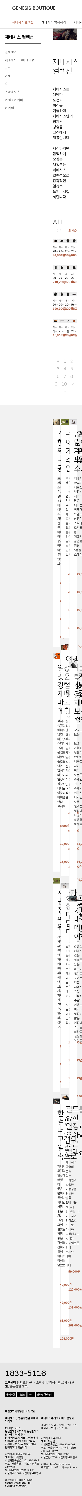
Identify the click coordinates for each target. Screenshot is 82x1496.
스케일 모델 (12, 92)
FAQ (31, 1394)
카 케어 (9, 108)
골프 (8, 68)
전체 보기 (11, 52)
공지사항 (10, 1394)
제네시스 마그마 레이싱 (19, 60)
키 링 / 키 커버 (14, 100)
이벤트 (22, 1394)
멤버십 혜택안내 (45, 1394)
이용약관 (30, 1411)
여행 (8, 76)
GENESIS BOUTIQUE (33, 8)
